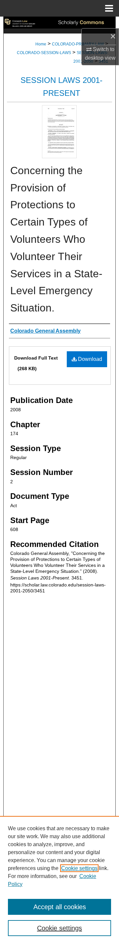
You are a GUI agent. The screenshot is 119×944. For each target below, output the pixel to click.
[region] (59, 880)
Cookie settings (79, 868)
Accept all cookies (59, 906)
